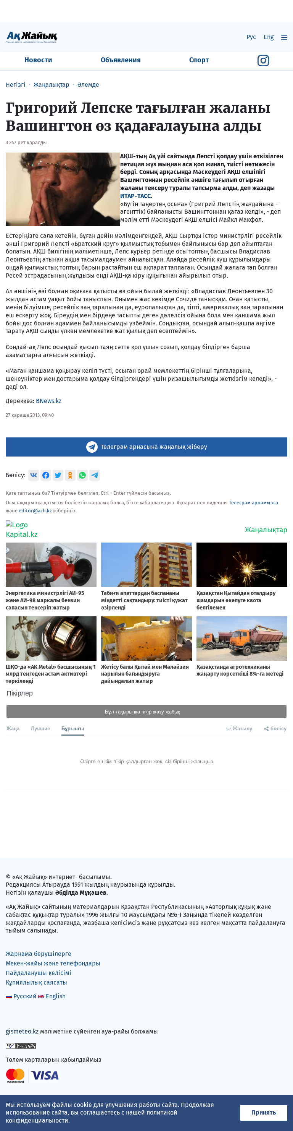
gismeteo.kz (22, 1031)
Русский (25, 996)
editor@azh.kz (35, 511)
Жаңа (12, 728)
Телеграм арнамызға (253, 502)
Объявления (121, 60)
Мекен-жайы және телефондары (53, 963)
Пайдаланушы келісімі (38, 973)
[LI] (22, 1015)
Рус (251, 37)
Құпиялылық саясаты (36, 982)
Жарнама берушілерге (38, 953)
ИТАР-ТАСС (135, 196)
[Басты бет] (31, 37)
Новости (38, 60)
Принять (263, 1112)
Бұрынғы (72, 728)
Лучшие (40, 728)
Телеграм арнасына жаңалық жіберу (154, 446)
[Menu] (284, 37)
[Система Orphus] (21, 1045)
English (56, 996)
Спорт (199, 60)
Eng (269, 37)
